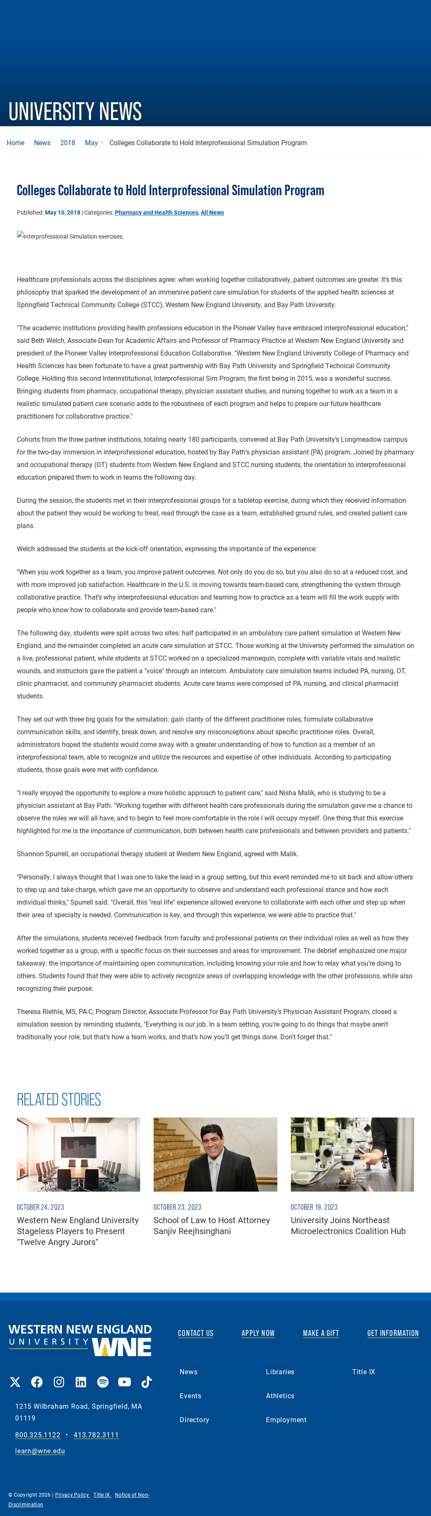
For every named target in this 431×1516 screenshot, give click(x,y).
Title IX (363, 1371)
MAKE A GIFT (321, 1333)
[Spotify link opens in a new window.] (102, 1376)
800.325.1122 (38, 1435)
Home (15, 142)
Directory (194, 1419)
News (42, 142)
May (91, 142)
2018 (67, 142)
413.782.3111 (96, 1435)
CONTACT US (195, 1333)
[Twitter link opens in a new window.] (15, 1376)
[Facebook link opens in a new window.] (37, 1376)
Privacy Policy (72, 1494)
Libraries (280, 1371)
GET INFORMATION (393, 1333)
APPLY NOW (258, 1333)
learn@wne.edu (40, 1451)
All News (212, 212)
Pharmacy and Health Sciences (156, 212)
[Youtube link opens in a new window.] (124, 1376)
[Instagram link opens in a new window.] (59, 1376)
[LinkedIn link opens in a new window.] (81, 1376)
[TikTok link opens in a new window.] (146, 1376)
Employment (286, 1419)
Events (191, 1395)
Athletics (280, 1395)
